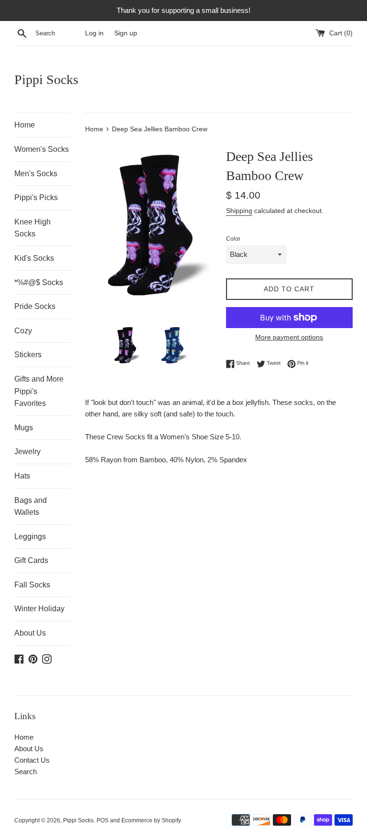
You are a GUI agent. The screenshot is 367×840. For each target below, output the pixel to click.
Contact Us (32, 760)
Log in (94, 33)
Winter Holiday (39, 609)
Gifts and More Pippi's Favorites (39, 391)
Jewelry (27, 451)
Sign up (125, 33)
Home (24, 125)
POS (102, 820)
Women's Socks (41, 149)
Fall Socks (32, 585)
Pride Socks (34, 306)
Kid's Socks (34, 258)
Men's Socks (35, 174)
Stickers (28, 355)
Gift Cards (31, 560)
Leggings (30, 536)
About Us (30, 633)
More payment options (289, 337)
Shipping (239, 210)
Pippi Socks (46, 79)
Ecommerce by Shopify (151, 820)
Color (233, 238)
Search (25, 771)
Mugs (23, 428)
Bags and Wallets (30, 506)
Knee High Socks (32, 228)
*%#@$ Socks (38, 282)
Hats (22, 476)
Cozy (23, 331)
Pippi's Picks (36, 197)
